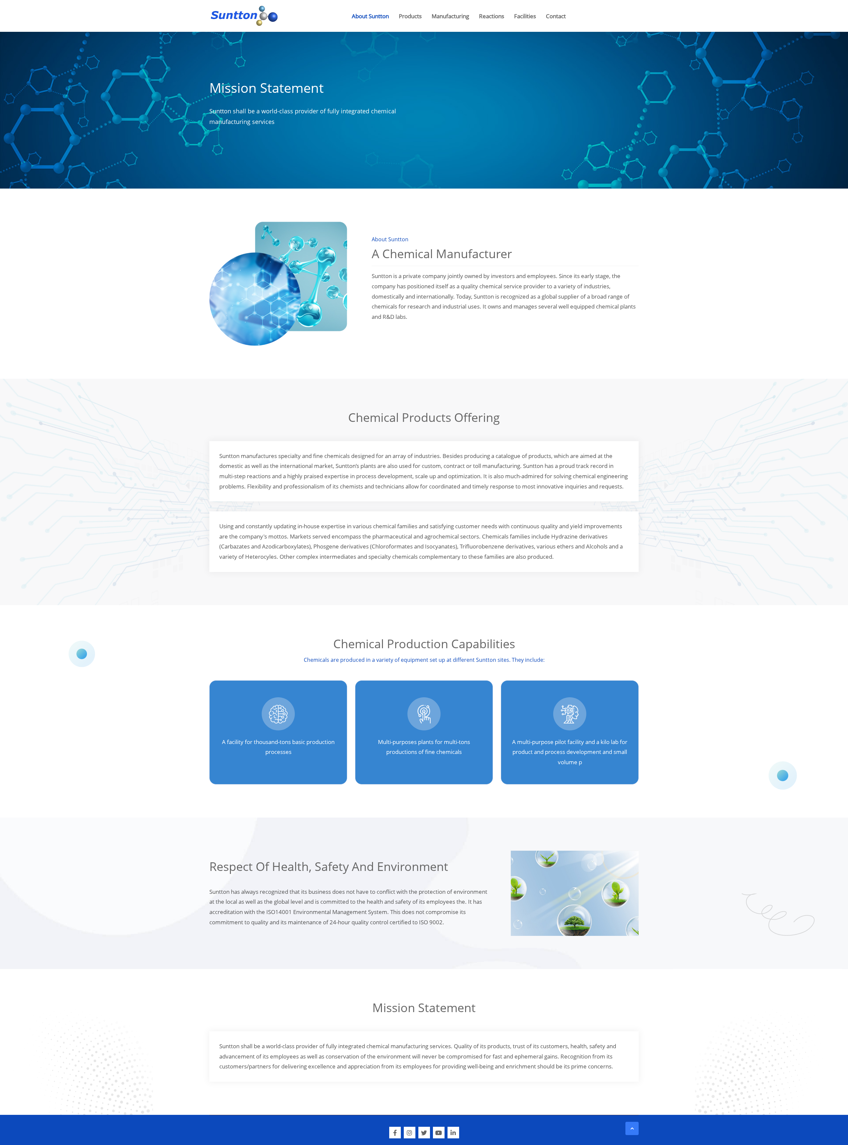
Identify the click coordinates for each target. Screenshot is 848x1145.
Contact (556, 16)
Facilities (525, 16)
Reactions (491, 16)
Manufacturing (450, 16)
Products (410, 16)
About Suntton (370, 16)
